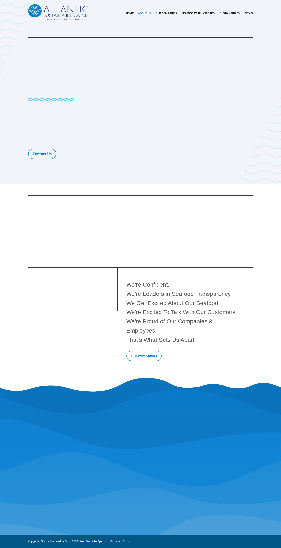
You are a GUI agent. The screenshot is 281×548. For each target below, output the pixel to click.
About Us (144, 13)
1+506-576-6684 (231, 500)
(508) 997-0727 (52, 495)
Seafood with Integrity (198, 13)
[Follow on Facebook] (103, 505)
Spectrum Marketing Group (114, 541)
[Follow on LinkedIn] (177, 505)
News (249, 13)
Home (130, 13)
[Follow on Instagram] (110, 505)
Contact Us (42, 154)
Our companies (144, 356)
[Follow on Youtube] (117, 505)
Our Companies (166, 13)
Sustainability (230, 13)
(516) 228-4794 (111, 495)
